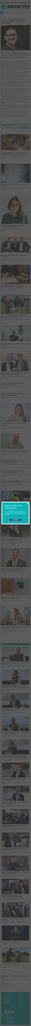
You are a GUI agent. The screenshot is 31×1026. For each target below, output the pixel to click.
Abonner (15, 520)
